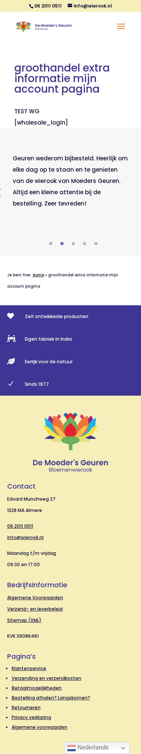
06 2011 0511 (20, 526)
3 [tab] (73, 244)
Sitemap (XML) (24, 620)
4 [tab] (84, 244)
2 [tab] (62, 244)
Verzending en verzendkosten (46, 678)
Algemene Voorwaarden (35, 597)
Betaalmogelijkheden (37, 688)
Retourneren (26, 707)
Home (38, 275)
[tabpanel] (71, 181)
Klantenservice (29, 668)
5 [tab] (96, 244)
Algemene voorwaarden (39, 727)
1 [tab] (51, 244)
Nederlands (92, 747)
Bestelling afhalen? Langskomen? (51, 698)
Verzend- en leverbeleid (35, 609)
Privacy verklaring (31, 717)
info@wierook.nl (25, 537)
